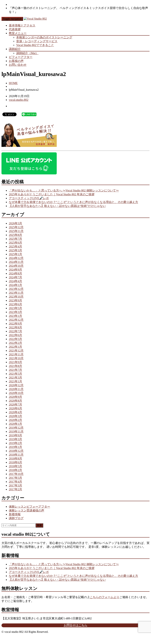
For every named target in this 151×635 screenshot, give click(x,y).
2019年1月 (15, 446)
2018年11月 (16, 454)
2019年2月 (15, 443)
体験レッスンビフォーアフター (29, 506)
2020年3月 (15, 416)
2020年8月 (15, 400)
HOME (13, 83)
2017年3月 (15, 485)
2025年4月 (15, 246)
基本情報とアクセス (22, 25)
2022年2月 (15, 342)
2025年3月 (15, 250)
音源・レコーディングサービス (36, 41)
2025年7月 (15, 238)
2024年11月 (16, 261)
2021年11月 (16, 354)
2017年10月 (16, 473)
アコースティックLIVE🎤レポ (29, 198)
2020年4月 (15, 412)
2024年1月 (15, 285)
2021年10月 (16, 358)
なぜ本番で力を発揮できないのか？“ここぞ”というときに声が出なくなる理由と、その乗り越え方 (73, 202)
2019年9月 (15, 435)
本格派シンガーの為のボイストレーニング (44, 37)
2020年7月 (15, 404)
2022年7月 (15, 331)
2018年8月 (15, 458)
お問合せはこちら (75, 625)
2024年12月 (16, 258)
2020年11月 (16, 389)
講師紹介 (15, 48)
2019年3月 (15, 439)
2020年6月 (15, 408)
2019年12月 (16, 427)
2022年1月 (15, 346)
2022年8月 (15, 327)
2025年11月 (16, 231)
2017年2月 (15, 489)
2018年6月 (15, 462)
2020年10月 (16, 393)
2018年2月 (15, 470)
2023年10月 (16, 296)
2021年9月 (15, 362)
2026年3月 (15, 223)
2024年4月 (15, 281)
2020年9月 (15, 396)
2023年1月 (15, 315)
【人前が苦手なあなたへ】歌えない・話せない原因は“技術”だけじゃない (57, 205)
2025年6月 (15, 242)
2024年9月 (15, 269)
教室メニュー (18, 33)
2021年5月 (15, 373)
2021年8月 (15, 366)
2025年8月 (15, 234)
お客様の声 (16, 60)
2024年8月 (15, 273)
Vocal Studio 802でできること (35, 45)
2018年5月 (15, 466)
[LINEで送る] (29, 114)
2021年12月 (16, 350)
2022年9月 (15, 323)
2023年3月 (15, 312)
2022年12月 (16, 319)
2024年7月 (15, 277)
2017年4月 (15, 481)
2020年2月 (15, 419)
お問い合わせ (18, 64)
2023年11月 (16, 292)
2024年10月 (16, 265)
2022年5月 (15, 339)
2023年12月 (16, 288)
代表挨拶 (15, 29)
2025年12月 (16, 227)
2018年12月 (16, 450)
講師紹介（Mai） (27, 53)
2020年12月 (16, 385)
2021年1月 (15, 381)
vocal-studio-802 (18, 99)
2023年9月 (15, 300)
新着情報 (15, 514)
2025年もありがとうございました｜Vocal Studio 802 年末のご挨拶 (51, 194)
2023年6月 (15, 304)
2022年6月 (15, 335)
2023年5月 (15, 308)
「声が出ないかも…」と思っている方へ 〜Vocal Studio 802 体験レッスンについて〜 (64, 190)
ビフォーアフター (20, 57)
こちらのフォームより (104, 597)
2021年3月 (15, 377)
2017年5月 (15, 477)
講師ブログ (16, 518)
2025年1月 (15, 254)
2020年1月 (15, 423)
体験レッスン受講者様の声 (26, 510)
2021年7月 (15, 369)
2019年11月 (16, 431)
